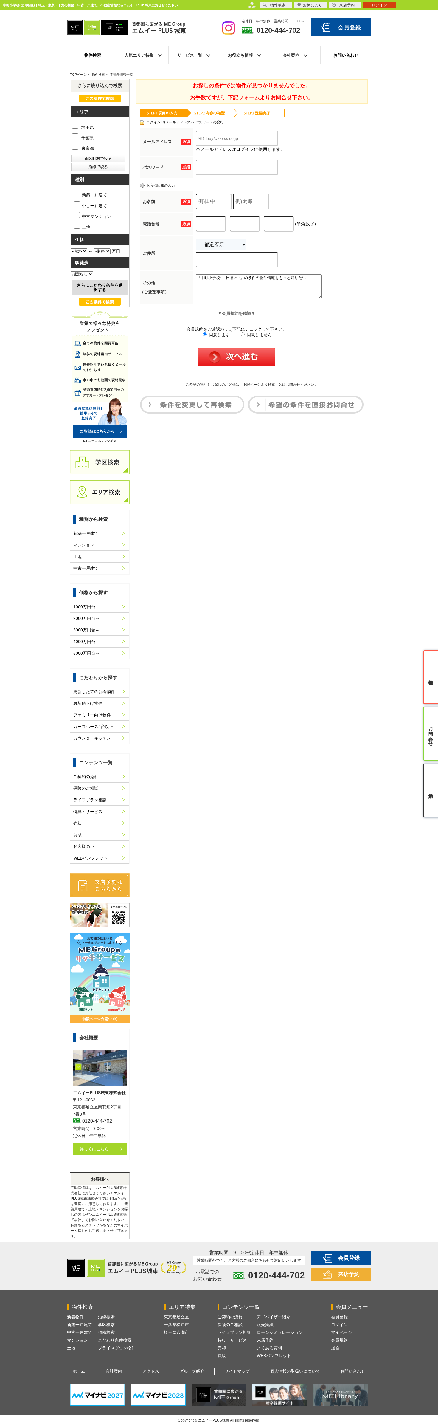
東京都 (87, 148)
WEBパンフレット (90, 858)
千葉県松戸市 (176, 1324)
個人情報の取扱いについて (295, 1371)
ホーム (79, 1371)
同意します (219, 334)
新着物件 (75, 1316)
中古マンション (96, 216)
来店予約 (349, 1274)
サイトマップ (237, 1371)
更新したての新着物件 (94, 691)
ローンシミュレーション (280, 1332)
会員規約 (339, 1340)
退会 (335, 1347)
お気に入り (312, 5)
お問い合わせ (345, 55)
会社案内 (113, 1371)
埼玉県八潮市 (176, 1332)
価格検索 (106, 1332)
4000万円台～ (86, 641)
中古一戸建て (94, 205)
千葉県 (87, 137)
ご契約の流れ (85, 776)
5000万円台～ (86, 653)
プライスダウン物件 (117, 1347)
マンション (83, 545)
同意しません (259, 334)
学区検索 (106, 1324)
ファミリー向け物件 (92, 715)
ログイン (339, 1324)
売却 (77, 823)
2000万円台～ (86, 618)
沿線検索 (106, 1316)
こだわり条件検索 (114, 1340)
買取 (77, 834)
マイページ (341, 1332)
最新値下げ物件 (87, 703)
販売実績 (265, 1324)
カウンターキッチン (92, 738)
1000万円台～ (86, 606)
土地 (86, 227)
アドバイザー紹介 (273, 1316)
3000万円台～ (86, 630)
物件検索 (92, 55)
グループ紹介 (191, 1371)
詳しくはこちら (94, 1148)
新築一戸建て (94, 195)
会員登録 (349, 27)
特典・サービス (87, 811)
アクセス (150, 1371)
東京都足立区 (176, 1316)
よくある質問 (269, 1347)
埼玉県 (87, 127)
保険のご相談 (85, 788)
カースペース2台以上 (93, 726)
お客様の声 (83, 846)
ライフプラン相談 (90, 800)
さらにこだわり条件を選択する (100, 287)
